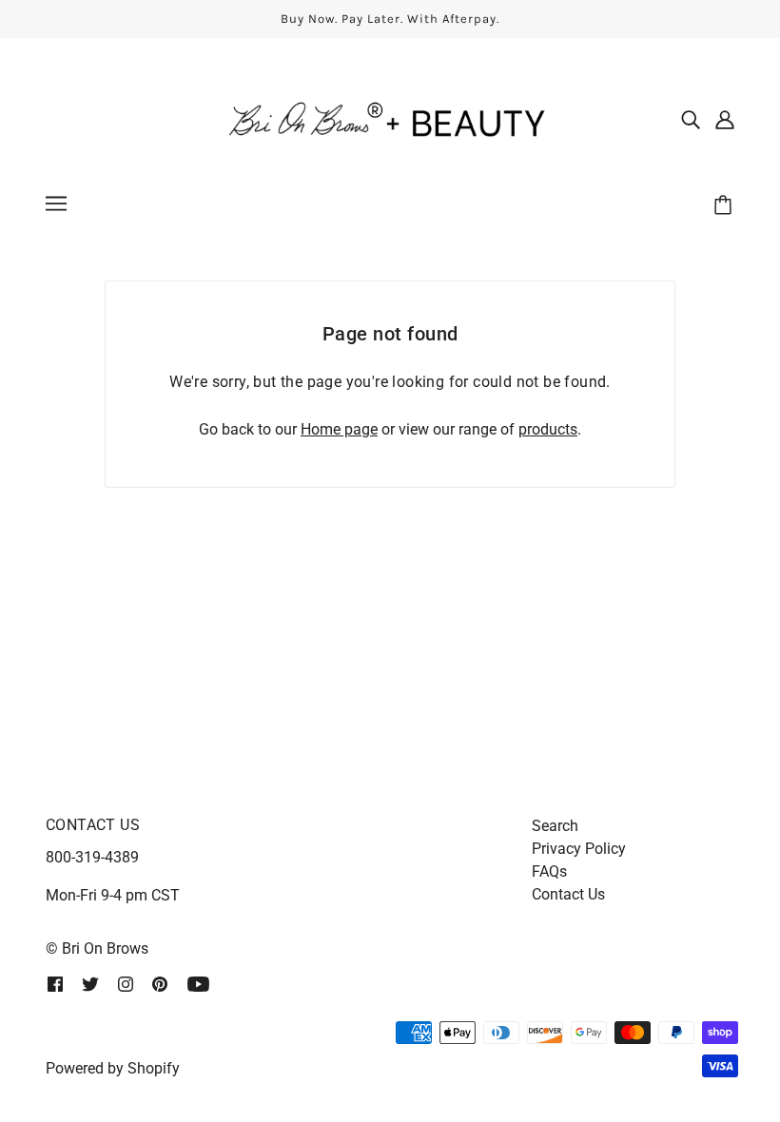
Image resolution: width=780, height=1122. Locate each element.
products (547, 429)
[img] (690, 119)
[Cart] (726, 206)
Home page (339, 429)
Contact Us (568, 894)
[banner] (390, 117)
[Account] (725, 119)
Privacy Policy (579, 849)
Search (555, 826)
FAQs (549, 871)
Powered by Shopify (113, 1068)
